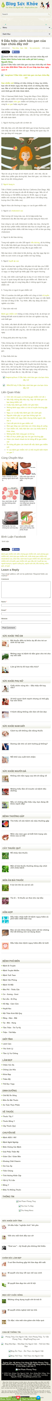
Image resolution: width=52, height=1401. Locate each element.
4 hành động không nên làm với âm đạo (28, 712)
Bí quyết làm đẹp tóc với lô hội (22, 1283)
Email (4, 610)
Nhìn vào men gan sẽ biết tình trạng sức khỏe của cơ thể (28, 835)
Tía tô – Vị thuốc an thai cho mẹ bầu (26, 898)
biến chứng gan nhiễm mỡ (26, 554)
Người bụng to (9, 184)
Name (4, 602)
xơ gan (10, 104)
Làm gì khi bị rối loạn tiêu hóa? (24, 667)
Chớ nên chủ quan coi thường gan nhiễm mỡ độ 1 (26, 397)
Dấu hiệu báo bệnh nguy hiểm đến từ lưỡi (29, 943)
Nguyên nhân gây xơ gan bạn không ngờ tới (24, 415)
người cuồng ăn (18, 563)
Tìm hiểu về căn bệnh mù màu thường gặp (29, 821)
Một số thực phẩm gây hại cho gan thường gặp (25, 437)
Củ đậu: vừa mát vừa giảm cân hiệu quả (26, 1320)
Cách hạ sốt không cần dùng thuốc (26, 731)
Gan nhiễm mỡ (7, 83)
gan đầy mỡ (32, 561)
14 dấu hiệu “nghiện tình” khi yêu (23, 1225)
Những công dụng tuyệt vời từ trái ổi (24, 1299)
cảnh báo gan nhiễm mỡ (18, 556)
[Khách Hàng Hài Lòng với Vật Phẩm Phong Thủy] (26, 1201)
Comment (5, 579)
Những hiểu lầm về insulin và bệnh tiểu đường (28, 790)
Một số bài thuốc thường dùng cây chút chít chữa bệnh (28, 867)
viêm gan (16, 102)
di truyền (45, 295)
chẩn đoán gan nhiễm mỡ (37, 556)
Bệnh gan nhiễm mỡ (9, 314)
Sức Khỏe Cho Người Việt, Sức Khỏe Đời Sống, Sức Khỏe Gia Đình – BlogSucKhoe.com (27, 1374)
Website (4, 619)
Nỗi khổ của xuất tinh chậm (22, 757)
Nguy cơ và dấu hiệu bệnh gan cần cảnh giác (24, 413)
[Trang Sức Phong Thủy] (26, 380)
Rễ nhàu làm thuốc (19, 853)
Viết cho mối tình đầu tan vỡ (21, 1236)
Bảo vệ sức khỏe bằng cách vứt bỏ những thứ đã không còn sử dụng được (29, 931)
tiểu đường (35, 243)
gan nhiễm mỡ (22, 561)
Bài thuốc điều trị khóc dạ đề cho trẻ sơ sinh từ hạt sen (28, 641)
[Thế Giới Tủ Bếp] (26, 1206)
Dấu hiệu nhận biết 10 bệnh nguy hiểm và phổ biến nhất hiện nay (29, 918)
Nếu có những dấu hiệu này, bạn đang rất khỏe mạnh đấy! (29, 803)
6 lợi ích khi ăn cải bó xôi (21, 885)
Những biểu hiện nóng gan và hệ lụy (21, 434)
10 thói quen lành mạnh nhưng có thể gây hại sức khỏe (29, 700)
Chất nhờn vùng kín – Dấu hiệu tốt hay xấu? (28, 686)
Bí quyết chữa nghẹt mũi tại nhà (22, 1310)
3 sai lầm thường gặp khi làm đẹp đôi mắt (27, 1262)
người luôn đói (30, 563)
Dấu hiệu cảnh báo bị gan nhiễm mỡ (26, 559)
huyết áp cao (14, 261)
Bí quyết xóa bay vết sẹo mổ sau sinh (25, 1273)
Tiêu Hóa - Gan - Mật (19, 48)
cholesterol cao (17, 211)
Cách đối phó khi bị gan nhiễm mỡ (20, 423)
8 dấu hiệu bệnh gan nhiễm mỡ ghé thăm (22, 405)
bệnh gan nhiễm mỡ (8, 554)
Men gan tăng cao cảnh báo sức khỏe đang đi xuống (27, 426)
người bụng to (6, 563)
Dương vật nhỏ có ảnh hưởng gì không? (29, 744)
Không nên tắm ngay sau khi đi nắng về (28, 776)
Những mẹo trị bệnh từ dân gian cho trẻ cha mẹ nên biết (30, 654)
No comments (35, 48)
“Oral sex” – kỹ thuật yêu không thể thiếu (27, 1246)
